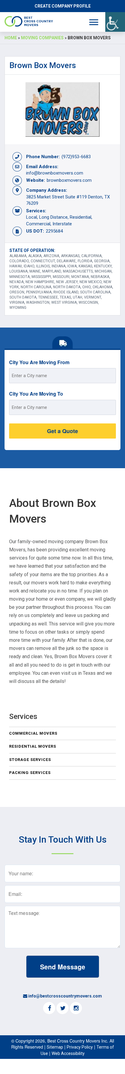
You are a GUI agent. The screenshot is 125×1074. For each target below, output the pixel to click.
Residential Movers (32, 746)
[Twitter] (62, 1008)
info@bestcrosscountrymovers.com (65, 996)
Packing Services (30, 772)
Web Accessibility (68, 1053)
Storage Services (30, 759)
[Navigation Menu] (93, 22)
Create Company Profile (63, 6)
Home (11, 37)
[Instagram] (76, 1008)
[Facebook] (49, 1008)
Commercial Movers (33, 733)
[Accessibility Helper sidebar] (115, 22)
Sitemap (55, 1047)
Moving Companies (42, 37)
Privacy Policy (80, 1047)
